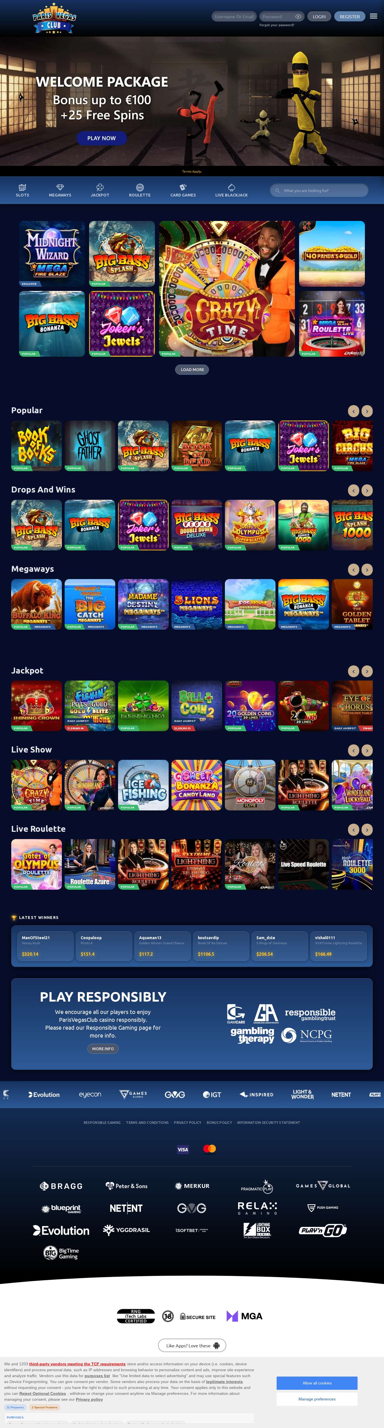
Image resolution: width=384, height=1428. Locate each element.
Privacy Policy (187, 1122)
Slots (22, 195)
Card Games (183, 195)
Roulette (140, 195)
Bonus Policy (219, 1122)
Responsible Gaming (102, 1122)
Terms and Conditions (147, 1122)
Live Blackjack (231, 195)
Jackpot (100, 195)
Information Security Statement (268, 1122)
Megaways (60, 195)
